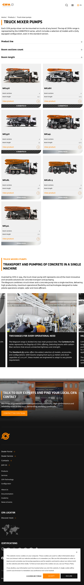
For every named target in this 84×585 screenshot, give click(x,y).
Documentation (7, 494)
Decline (69, 576)
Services (4, 475)
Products (11, 17)
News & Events (6, 502)
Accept (51, 576)
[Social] (2, 558)
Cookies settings (33, 576)
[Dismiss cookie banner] (76, 552)
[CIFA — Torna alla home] (42, 439)
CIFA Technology (7, 479)
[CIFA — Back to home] (8, 5)
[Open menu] (72, 5)
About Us (4, 489)
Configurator (6, 484)
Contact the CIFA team (14, 413)
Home (3, 17)
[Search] (66, 5)
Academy (4, 498)
